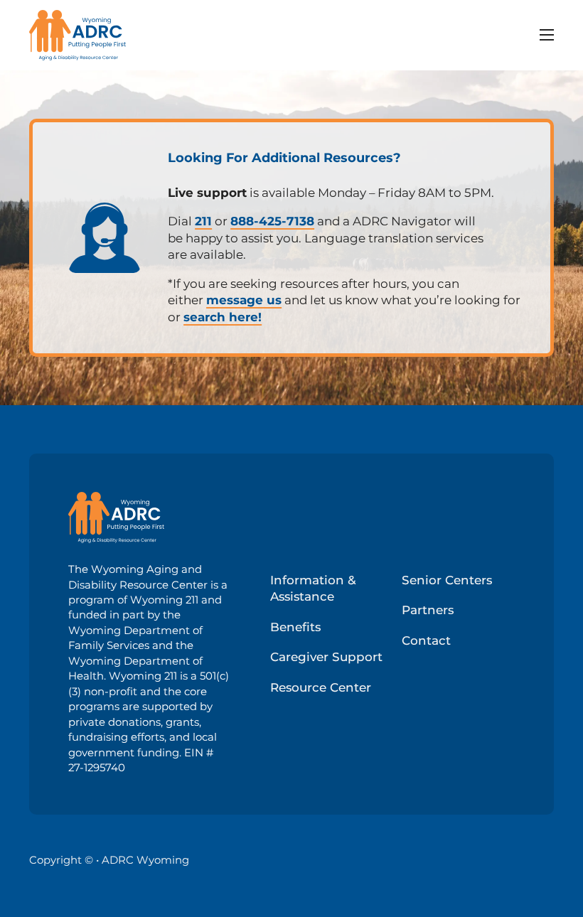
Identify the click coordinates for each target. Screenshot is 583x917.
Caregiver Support (326, 657)
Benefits (295, 627)
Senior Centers (447, 580)
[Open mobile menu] (547, 35)
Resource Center (320, 687)
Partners (428, 610)
